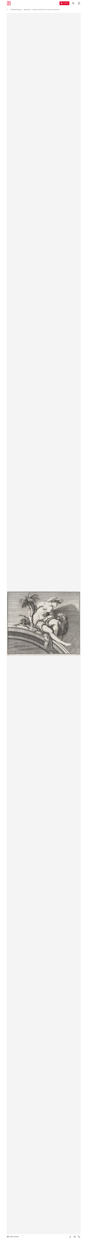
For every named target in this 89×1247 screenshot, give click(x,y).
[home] (7, 10)
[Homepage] (9, 3)
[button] (44, 623)
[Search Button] (73, 3)
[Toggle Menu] (79, 3)
